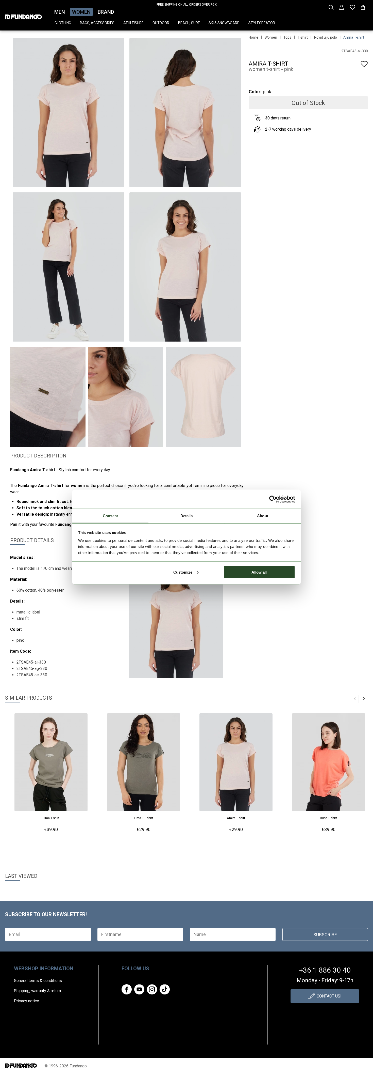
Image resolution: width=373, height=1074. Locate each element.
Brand (106, 12)
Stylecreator (261, 23)
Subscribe (325, 934)
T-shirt (303, 37)
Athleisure (133, 23)
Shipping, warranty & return (37, 990)
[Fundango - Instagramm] (152, 989)
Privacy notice (26, 1001)
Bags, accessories (97, 23)
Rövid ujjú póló (325, 37)
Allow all (259, 572)
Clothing (63, 23)
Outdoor (160, 23)
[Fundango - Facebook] (127, 989)
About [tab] (262, 516)
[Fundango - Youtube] (139, 989)
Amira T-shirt (353, 37)
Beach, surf (189, 23)
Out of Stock (308, 102)
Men (59, 12)
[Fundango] (23, 15)
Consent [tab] (110, 516)
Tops (287, 37)
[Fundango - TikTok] (165, 989)
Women (81, 12)
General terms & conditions (38, 980)
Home (253, 37)
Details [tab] (186, 516)
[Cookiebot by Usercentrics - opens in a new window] (273, 499)
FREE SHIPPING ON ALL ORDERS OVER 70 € (187, 4)
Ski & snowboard (224, 23)
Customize (182, 572)
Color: (255, 91)
